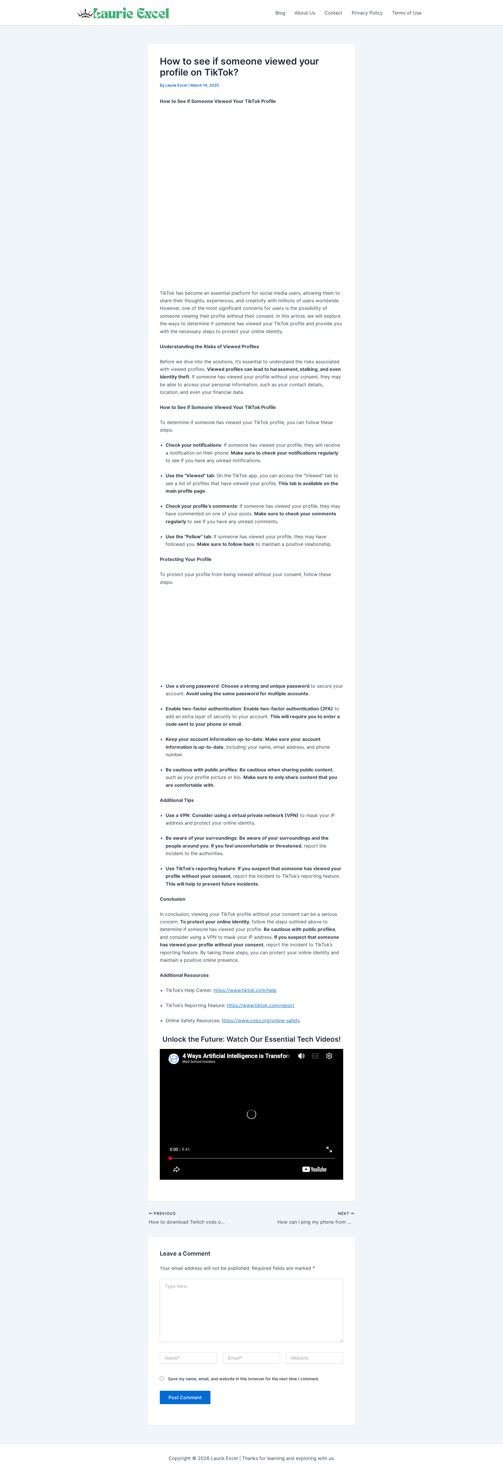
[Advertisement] (251, 153)
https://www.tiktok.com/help (245, 990)
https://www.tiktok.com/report (260, 1005)
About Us (305, 13)
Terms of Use (406, 13)
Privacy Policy (367, 13)
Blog (280, 13)
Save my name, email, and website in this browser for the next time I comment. (243, 1378)
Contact (333, 13)
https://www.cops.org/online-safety (261, 1020)
